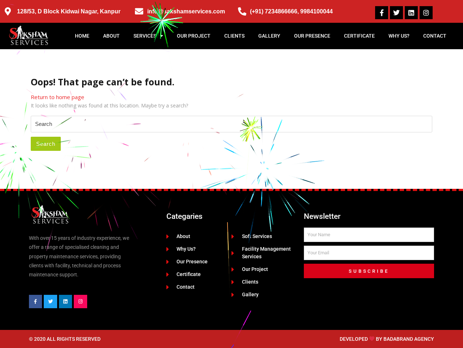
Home (82, 36)
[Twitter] (396, 12)
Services (144, 36)
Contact (434, 36)
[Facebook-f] (381, 12)
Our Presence (312, 36)
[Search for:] (231, 124)
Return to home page (57, 97)
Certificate (359, 36)
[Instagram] (426, 12)
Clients (234, 36)
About (111, 36)
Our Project (194, 36)
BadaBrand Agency (408, 339)
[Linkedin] (411, 12)
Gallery (269, 36)
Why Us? (398, 36)
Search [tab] (45, 144)
